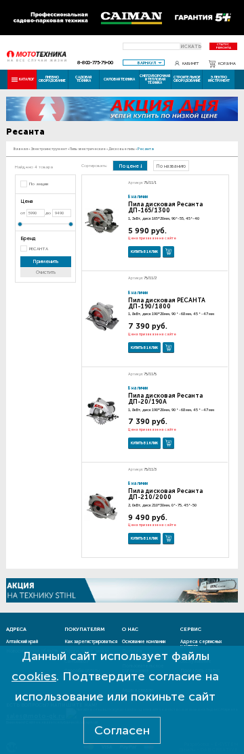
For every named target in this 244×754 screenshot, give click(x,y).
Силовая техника (119, 79)
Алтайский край (22, 641)
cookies (34, 676)
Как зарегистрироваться (90, 641)
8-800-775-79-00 (95, 63)
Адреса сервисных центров (201, 644)
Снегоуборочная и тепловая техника (155, 79)
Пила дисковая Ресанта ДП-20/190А (165, 398)
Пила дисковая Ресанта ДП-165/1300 (165, 207)
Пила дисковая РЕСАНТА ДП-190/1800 (166, 303)
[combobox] (144, 62)
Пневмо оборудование (52, 79)
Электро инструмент (219, 79)
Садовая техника (83, 79)
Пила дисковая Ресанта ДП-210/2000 (165, 494)
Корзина (227, 63)
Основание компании (143, 641)
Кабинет (190, 63)
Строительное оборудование (187, 79)
